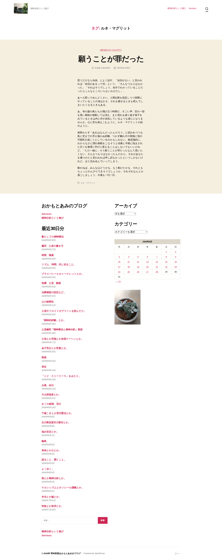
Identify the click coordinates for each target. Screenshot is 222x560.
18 (129, 267)
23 (175, 267)
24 (119, 272)
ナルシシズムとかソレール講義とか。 (63, 487)
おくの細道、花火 (51, 403)
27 (147, 272)
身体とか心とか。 (51, 450)
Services (192, 8)
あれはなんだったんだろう (111, 50)
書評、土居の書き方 (52, 246)
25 (129, 272)
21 (157, 267)
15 (166, 262)
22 (166, 267)
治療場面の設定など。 (54, 292)
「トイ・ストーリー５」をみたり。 (61, 376)
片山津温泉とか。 (51, 394)
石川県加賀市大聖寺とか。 (56, 422)
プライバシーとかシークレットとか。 (63, 273)
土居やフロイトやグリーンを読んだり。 (64, 311)
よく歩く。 (48, 468)
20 (147, 267)
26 (138, 272)
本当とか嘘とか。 (51, 496)
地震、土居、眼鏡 (51, 283)
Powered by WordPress (94, 553)
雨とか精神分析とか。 (54, 478)
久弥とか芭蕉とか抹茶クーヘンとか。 (62, 338)
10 (119, 262)
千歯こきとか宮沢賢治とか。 (58, 413)
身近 (44, 366)
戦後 (44, 357)
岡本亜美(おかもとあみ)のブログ (66, 553)
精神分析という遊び (177, 8)
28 (157, 272)
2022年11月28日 (123, 68)
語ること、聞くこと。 (54, 459)
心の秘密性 (48, 301)
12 (138, 262)
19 (138, 267)
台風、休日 (48, 385)
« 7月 (118, 282)
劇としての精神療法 (53, 236)
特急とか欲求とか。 (53, 506)
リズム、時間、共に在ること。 (59, 264)
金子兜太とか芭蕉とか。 (55, 348)
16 (175, 262)
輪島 (44, 441)
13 (147, 262)
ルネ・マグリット (88, 183)
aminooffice (105, 68)
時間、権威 (48, 255)
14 (157, 262)
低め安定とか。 (50, 431)
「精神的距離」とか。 (54, 320)
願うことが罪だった (111, 59)
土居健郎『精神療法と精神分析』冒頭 (62, 329)
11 (129, 262)
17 (119, 267)
